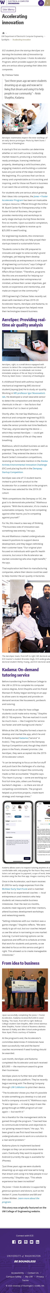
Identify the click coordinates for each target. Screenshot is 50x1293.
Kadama (23, 738)
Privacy (40, 1276)
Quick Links (47, 3)
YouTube (32, 1242)
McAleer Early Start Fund (14, 888)
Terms (25, 1280)
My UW (29, 1276)
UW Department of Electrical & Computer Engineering (22, 36)
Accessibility (17, 1272)
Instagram (26, 1242)
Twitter (20, 1242)
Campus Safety (13, 1276)
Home (3, 33)
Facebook (15, 1242)
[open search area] (41, 3)
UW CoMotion (18, 1087)
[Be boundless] (25, 1261)
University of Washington (14, 3)
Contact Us (33, 1272)
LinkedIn (38, 1242)
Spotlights (5, 39)
